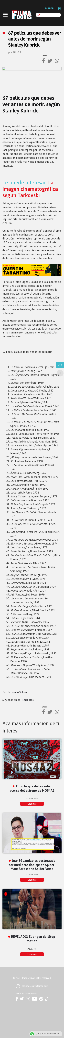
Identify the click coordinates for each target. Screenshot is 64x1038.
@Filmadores (26, 699)
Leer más (32, 803)
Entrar (49, 8)
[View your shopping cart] (59, 8)
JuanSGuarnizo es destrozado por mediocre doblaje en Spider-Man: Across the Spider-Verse (32, 865)
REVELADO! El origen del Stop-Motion (33, 939)
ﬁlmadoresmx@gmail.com (35, 986)
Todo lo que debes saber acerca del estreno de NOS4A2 (32, 788)
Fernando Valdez (17, 692)
